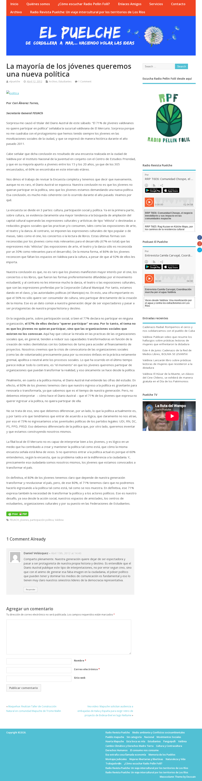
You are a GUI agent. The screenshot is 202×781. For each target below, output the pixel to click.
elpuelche (14, 81)
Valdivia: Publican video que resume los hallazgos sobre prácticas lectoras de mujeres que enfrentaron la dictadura (167, 340)
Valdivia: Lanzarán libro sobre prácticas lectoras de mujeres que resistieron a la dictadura (167, 363)
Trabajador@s (114, 763)
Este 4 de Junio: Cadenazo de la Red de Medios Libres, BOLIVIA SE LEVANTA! (167, 352)
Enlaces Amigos (129, 4)
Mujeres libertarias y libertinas (146, 759)
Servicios (156, 4)
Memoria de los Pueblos (162, 754)
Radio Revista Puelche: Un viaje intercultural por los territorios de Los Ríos (87, 12)
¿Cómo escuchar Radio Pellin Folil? (84, 4)
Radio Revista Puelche (118, 732)
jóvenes (24, 520)
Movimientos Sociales (169, 737)
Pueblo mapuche (115, 737)
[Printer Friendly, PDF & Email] (17, 513)
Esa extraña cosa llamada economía (126, 754)
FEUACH (14, 520)
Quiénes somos (38, 4)
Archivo (16, 12)
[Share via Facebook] (199, 239)
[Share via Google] (199, 245)
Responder (30, 589)
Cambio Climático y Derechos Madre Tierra (129, 746)
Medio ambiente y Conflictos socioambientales (158, 732)
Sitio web (79, 677)
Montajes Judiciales (116, 759)
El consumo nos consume (144, 750)
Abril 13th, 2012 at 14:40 (66, 553)
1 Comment (84, 81)
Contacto (178, 4)
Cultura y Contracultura (169, 746)
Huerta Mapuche (115, 741)
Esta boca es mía (135, 741)
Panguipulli (169, 741)
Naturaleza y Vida (175, 759)
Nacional (149, 737)
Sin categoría (134, 737)
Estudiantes (65, 81)
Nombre (80, 660)
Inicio (14, 4)
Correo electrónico (87, 669)
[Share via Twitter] (199, 251)
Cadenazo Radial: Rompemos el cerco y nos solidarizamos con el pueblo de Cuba (169, 329)
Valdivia (59, 520)
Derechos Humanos (117, 750)
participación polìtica (42, 520)
